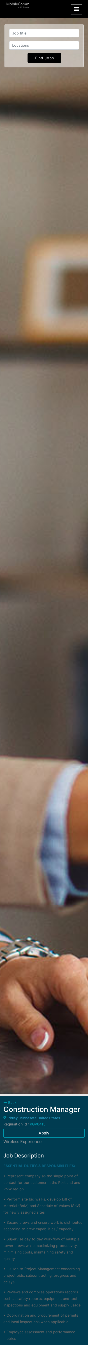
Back (11, 1102)
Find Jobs (44, 58)
